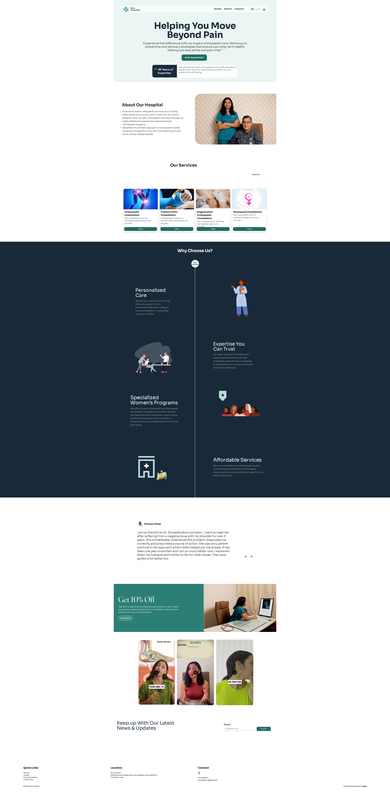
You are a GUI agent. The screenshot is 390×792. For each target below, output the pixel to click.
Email (227, 724)
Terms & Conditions (30, 777)
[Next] (251, 556)
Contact (26, 775)
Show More (128, 223)
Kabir (364, 786)
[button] (264, 9)
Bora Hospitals (135, 9)
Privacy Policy (28, 780)
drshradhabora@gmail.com (208, 780)
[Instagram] (199, 773)
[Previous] (246, 556)
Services (26, 773)
